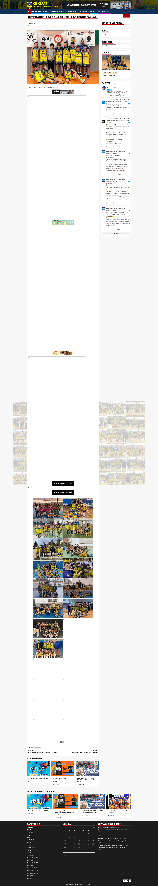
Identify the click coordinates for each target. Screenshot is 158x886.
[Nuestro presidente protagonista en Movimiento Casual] (62, 768)
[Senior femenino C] (116, 62)
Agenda (29, 829)
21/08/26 (115, 181)
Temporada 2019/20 (32, 857)
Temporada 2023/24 (32, 868)
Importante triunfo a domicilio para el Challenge (42, 751)
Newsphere (80, 884)
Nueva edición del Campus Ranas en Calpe (85, 751)
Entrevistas (30, 832)
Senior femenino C (108, 75)
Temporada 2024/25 (32, 870)
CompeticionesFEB (112, 120)
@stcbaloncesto (110, 141)
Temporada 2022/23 (36, 747)
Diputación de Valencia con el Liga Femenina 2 (110, 845)
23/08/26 (127, 101)
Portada (29, 852)
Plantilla (29, 850)
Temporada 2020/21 (32, 860)
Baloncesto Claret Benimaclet (115, 151)
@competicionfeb (125, 120)
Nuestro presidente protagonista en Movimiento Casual (62, 780)
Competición (72, 11)
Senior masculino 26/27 (58, 11)
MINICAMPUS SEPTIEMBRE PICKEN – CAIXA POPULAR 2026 (86, 780)
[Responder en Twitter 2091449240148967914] (107, 114)
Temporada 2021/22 (32, 863)
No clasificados (31, 840)
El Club (92, 11)
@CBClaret (116, 106)
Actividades (30, 827)
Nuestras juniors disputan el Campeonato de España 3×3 (112, 841)
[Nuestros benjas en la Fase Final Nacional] (118, 801)
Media (28, 837)
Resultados (30, 855)
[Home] (29, 11)
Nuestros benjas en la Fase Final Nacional (108, 838)
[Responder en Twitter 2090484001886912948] (107, 230)
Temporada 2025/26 (111, 72)
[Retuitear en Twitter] (110, 99)
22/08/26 (109, 122)
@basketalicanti (119, 101)
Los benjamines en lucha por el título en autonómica (111, 847)
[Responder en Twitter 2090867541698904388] (107, 203)
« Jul (64, 855)
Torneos (29, 878)
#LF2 (114, 125)
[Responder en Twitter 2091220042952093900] (107, 174)
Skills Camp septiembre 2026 (38, 778)
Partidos (29, 845)
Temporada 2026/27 (32, 875)
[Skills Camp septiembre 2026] (38, 768)
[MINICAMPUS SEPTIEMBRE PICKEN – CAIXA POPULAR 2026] (87, 768)
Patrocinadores (103, 11)
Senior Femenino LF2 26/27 (39, 11)
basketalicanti (110, 101)
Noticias (29, 842)
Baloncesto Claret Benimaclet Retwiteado (120, 99)
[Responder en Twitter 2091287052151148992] (107, 146)
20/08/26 (115, 210)
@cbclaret (108, 153)
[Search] (130, 11)
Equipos (83, 11)
